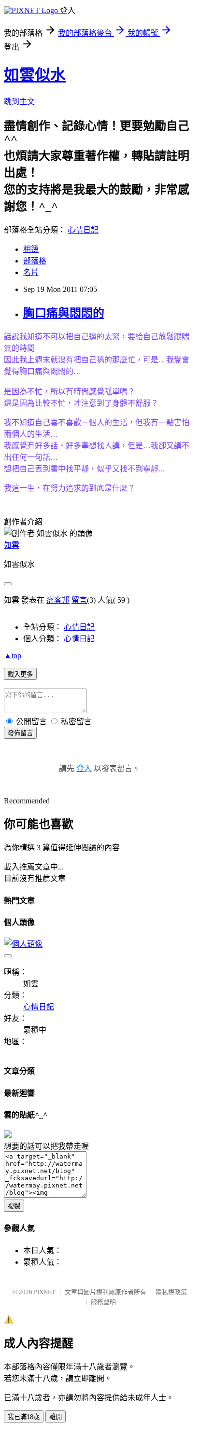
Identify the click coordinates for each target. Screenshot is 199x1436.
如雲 (11, 545)
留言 (79, 600)
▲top (12, 655)
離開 (55, 1417)
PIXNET (45, 1292)
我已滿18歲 (24, 1417)
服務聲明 (103, 1302)
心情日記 (83, 230)
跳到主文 (19, 101)
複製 (14, 1206)
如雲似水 (35, 74)
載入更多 (20, 674)
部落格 (34, 261)
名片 (31, 272)
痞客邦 (58, 600)
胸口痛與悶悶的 (63, 313)
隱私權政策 (171, 1292)
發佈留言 (20, 733)
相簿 (31, 249)
